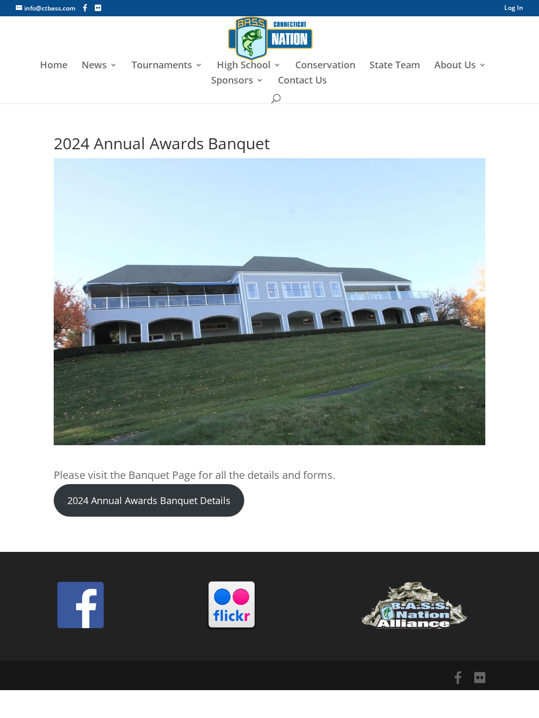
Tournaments (162, 66)
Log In (513, 8)
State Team (395, 66)
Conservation (325, 66)
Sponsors (232, 81)
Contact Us (302, 81)
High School (244, 66)
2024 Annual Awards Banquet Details (149, 500)
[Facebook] (85, 8)
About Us (455, 66)
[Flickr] (98, 8)
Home (53, 66)
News (94, 66)
